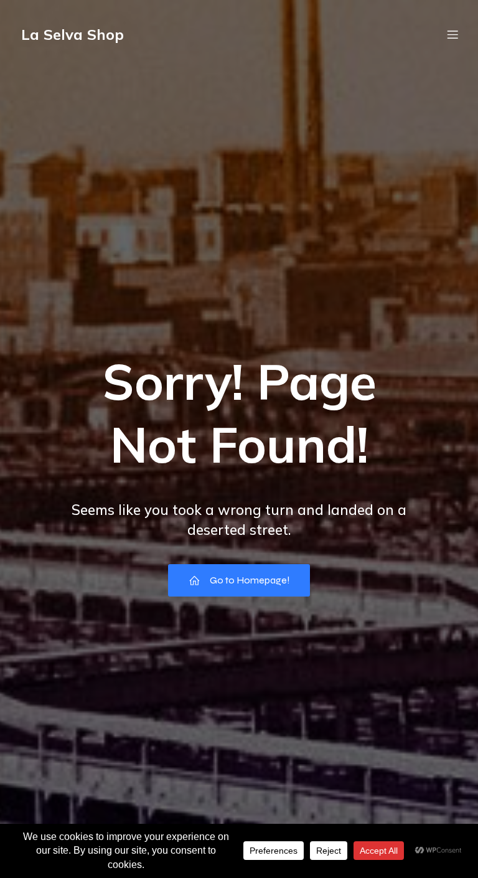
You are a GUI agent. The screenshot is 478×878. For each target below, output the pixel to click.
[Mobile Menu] (452, 34)
